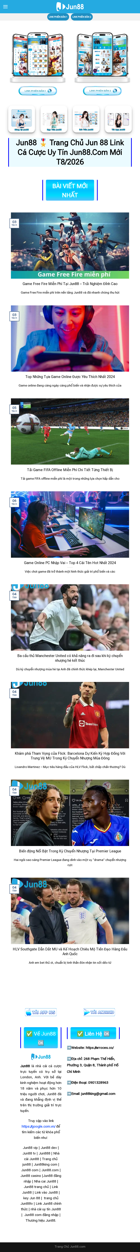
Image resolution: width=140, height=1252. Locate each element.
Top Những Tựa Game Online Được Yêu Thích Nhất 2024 (70, 377)
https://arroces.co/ (100, 1048)
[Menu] (5, 7)
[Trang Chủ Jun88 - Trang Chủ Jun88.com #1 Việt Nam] (70, 6)
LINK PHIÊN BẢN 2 (82, 16)
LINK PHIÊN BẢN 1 (58, 16)
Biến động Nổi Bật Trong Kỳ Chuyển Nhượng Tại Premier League (70, 851)
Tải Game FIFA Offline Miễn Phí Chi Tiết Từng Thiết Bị (70, 470)
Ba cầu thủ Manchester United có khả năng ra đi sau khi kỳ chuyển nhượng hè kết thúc (70, 658)
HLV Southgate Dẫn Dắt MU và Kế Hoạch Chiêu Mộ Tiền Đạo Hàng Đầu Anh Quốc (70, 951)
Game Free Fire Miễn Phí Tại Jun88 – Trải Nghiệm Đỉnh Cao (70, 284)
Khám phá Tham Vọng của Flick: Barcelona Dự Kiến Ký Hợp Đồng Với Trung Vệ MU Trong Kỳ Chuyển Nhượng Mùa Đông (70, 755)
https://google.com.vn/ (38, 1126)
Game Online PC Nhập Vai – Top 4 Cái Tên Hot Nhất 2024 (70, 563)
